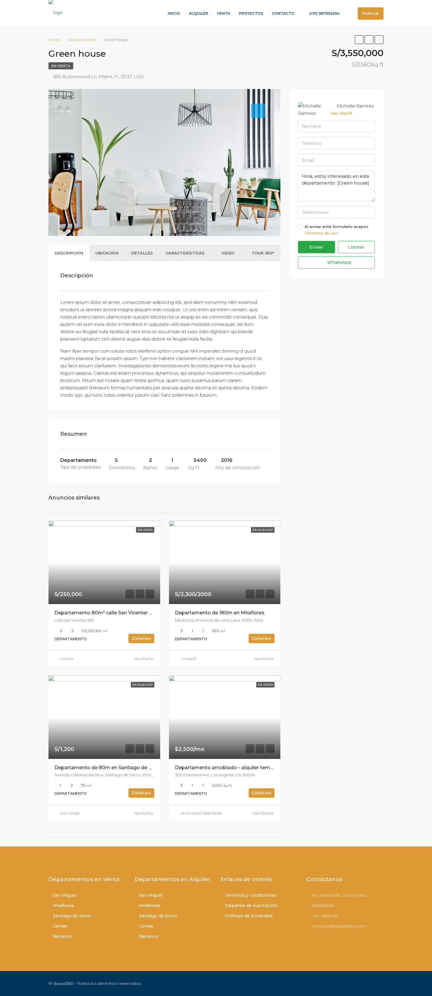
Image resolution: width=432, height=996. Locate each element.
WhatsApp (338, 262)
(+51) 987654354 (324, 13)
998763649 (323, 905)
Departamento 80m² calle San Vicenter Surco (108, 613)
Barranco (62, 936)
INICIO (174, 13)
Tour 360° (263, 253)
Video (228, 253)
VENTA (223, 13)
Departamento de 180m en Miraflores (219, 613)
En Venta (60, 66)
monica (66, 658)
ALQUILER (198, 13)
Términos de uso (321, 233)
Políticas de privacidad (248, 915)
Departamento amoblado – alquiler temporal (228, 767)
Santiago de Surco (72, 915)
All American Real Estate (201, 813)
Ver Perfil (341, 113)
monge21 (188, 658)
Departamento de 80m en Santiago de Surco (108, 767)
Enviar (316, 247)
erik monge (70, 813)
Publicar (370, 13)
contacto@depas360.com (339, 926)
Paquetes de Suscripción (251, 905)
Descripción (69, 253)
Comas (60, 926)
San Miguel (64, 895)
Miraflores (63, 905)
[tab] (258, 111)
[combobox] (336, 212)
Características (185, 253)
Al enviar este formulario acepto (336, 229)
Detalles (142, 253)
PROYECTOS (251, 13)
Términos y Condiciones (250, 895)
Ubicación (107, 253)
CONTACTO (283, 13)
